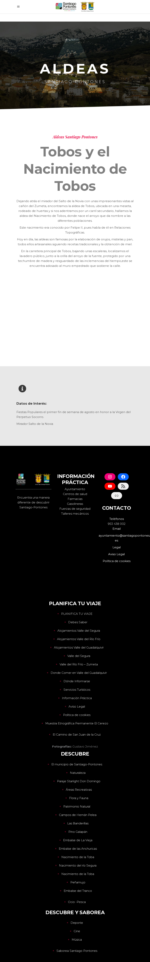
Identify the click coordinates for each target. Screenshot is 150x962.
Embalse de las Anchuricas (78, 848)
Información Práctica (77, 698)
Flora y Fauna (78, 798)
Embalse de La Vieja (77, 840)
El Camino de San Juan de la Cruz (77, 734)
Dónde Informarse (76, 681)
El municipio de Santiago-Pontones (76, 764)
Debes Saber (77, 622)
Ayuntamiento (75, 489)
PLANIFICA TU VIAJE (76, 614)
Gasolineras (75, 504)
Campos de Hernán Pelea (77, 815)
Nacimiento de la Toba (77, 857)
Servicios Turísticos (76, 689)
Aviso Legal (77, 706)
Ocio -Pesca (77, 902)
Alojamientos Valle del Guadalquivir (79, 647)
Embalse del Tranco (78, 891)
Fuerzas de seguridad (74, 509)
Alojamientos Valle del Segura (78, 630)
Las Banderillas (77, 823)
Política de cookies (76, 715)
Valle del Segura (78, 656)
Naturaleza (78, 773)
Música (77, 939)
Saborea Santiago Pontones (76, 951)
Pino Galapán (77, 832)
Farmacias (75, 499)
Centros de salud (75, 494)
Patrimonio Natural (76, 806)
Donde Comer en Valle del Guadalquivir (79, 673)
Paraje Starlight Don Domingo (78, 781)
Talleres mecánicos (75, 513)
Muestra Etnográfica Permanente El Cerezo (76, 723)
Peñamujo (77, 882)
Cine (77, 931)
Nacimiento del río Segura (77, 865)
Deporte (77, 923)
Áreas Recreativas (79, 789)
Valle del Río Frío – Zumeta (79, 664)
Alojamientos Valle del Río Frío (78, 639)
